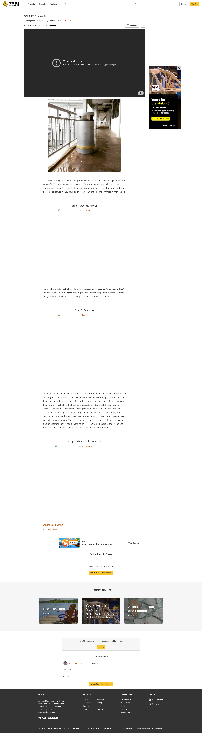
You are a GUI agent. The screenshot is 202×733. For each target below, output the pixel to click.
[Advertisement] (165, 97)
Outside (100, 706)
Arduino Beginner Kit (52, 524)
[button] (143, 25)
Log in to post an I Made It (101, 572)
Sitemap (124, 709)
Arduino (52, 21)
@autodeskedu (158, 704)
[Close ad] (179, 68)
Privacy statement (80, 728)
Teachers (53, 4)
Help (123, 706)
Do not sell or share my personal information (122, 728)
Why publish (126, 699)
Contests (42, 4)
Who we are (125, 713)
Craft (85, 709)
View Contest (133, 543)
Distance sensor (50, 529)
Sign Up (194, 4)
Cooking (100, 699)
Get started (125, 702)
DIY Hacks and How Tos (78, 663)
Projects (31, 4)
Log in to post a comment (101, 684)
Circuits (44, 21)
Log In (183, 4)
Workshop (87, 702)
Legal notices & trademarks (152, 728)
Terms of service (64, 728)
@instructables (158, 699)
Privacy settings (96, 728)
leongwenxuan (32, 21)
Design (86, 706)
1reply (67, 677)
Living (99, 702)
